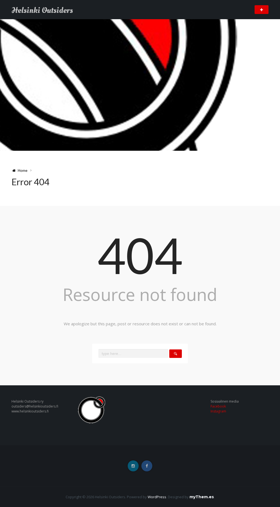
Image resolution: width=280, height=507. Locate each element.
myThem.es (201, 496)
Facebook (218, 406)
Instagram (218, 411)
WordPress (157, 496)
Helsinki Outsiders (42, 10)
